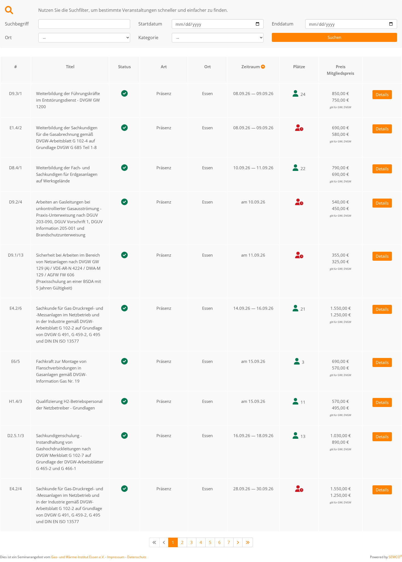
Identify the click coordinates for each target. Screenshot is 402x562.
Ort (8, 38)
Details (382, 94)
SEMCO (395, 557)
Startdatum (150, 24)
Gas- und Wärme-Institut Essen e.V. (77, 557)
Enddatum (282, 24)
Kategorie (148, 38)
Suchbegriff (17, 24)
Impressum (115, 557)
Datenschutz (136, 557)
